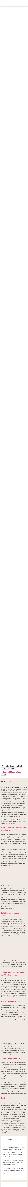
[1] (9, 865)
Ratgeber (13, 780)
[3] (24, 1019)
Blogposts (7, 780)
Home (2, 780)
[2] (23, 905)
